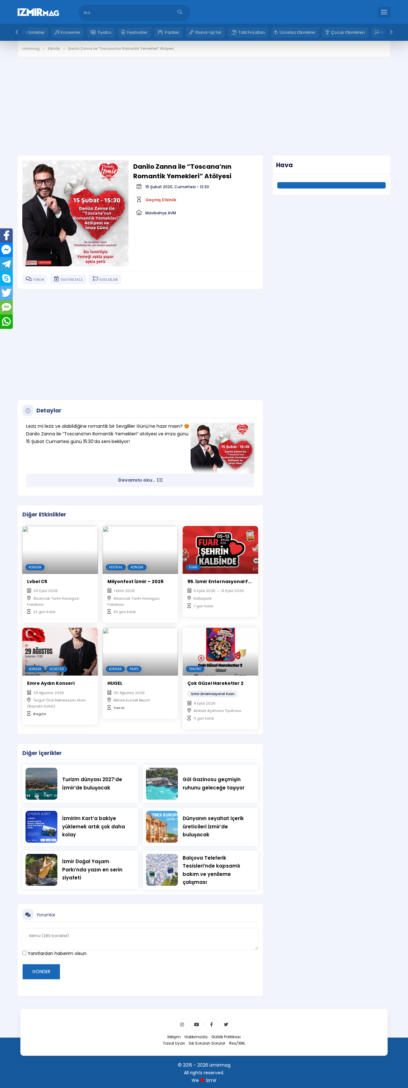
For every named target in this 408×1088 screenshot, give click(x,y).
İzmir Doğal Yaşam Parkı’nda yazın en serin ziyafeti (92, 869)
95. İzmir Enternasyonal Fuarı (222, 581)
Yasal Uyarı (174, 1043)
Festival (116, 567)
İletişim (174, 1037)
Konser (35, 567)
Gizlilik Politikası (226, 1037)
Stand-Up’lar (208, 32)
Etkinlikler (35, 32)
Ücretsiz (56, 669)
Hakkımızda (196, 1037)
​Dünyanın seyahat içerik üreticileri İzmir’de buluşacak (213, 826)
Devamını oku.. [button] (137, 480)
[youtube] (196, 1024)
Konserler (71, 32)
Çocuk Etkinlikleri (348, 32)
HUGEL (114, 683)
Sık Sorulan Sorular (207, 1043)
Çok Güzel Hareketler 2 (215, 683)
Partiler (172, 32)
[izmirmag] (38, 11)
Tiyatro (105, 32)
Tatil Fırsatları (251, 32)
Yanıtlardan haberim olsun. (56, 953)
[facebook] (211, 1024)
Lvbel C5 (37, 581)
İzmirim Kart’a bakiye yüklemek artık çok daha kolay (93, 826)
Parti (134, 669)
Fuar (193, 567)
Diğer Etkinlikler (44, 514)
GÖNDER (41, 971)
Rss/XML (237, 1043)
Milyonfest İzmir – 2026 (135, 581)
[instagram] (182, 1024)
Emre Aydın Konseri (51, 683)
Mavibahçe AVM (160, 213)
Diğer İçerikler (42, 753)
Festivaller (137, 32)
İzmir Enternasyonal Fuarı (213, 694)
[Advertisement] (204, 101)
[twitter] (226, 1024)
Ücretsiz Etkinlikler (298, 32)
